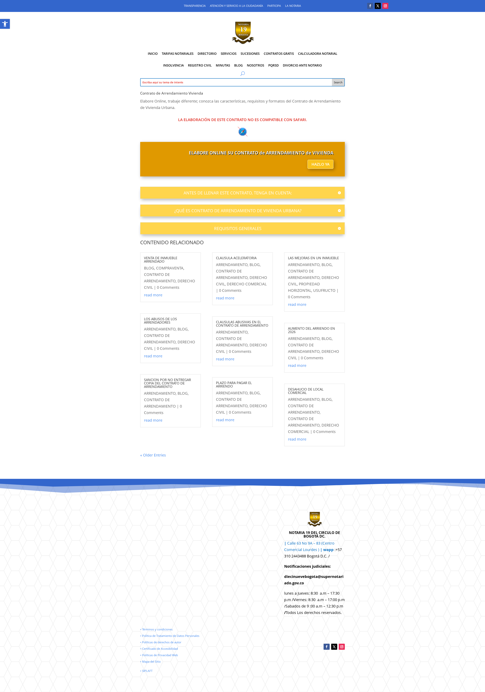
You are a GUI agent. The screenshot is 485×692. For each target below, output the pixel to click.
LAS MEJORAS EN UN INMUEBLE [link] (313, 258)
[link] (5, 24)
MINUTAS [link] (223, 65)
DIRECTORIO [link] (207, 53)
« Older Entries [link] (153, 455)
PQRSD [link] (273, 65)
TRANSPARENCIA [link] (195, 6)
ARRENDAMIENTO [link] (160, 329)
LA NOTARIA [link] (293, 6)
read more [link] (153, 294)
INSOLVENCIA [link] (173, 65)
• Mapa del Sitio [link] (150, 661)
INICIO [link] (153, 53)
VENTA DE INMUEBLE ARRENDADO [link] (160, 260)
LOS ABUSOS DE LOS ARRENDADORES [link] (160, 321)
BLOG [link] (238, 65)
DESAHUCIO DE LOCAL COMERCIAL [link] (305, 391)
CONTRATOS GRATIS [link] (279, 53)
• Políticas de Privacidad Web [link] (159, 655)
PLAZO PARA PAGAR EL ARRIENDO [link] (234, 384)
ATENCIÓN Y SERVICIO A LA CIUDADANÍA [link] (236, 6)
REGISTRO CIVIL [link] (200, 65)
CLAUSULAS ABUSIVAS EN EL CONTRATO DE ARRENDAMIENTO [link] (242, 324)
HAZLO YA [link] (320, 164)
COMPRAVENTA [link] (169, 268)
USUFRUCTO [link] (324, 290)
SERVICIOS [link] (228, 53)
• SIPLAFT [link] (146, 671)
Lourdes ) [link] (318, 549)
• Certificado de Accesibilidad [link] (159, 649)
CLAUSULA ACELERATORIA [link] (236, 258)
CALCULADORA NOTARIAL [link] (317, 53)
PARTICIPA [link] (274, 6)
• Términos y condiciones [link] (156, 629)
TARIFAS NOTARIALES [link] (177, 53)
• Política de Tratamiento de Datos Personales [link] (169, 636)
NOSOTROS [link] (255, 65)
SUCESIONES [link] (250, 53)
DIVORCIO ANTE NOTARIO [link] (302, 65)
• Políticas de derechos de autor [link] (160, 642)
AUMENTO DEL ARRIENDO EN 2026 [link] (311, 330)
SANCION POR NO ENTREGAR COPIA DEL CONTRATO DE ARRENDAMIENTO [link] (167, 383)
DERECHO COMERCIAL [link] (247, 284)
